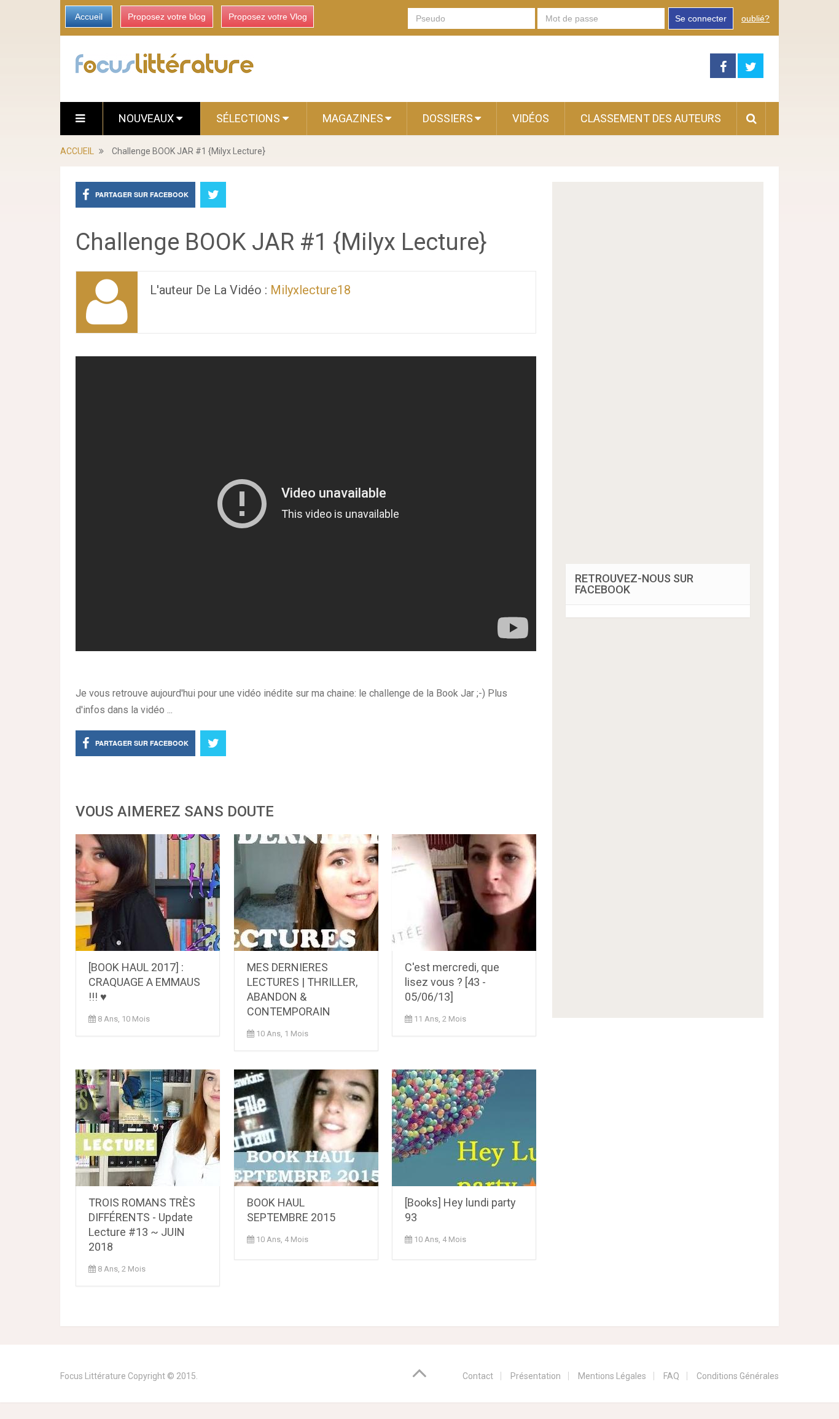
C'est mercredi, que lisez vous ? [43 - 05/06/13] (452, 982)
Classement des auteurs (650, 118)
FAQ (671, 1376)
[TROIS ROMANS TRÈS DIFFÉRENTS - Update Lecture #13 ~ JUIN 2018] (148, 1127)
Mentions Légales (612, 1376)
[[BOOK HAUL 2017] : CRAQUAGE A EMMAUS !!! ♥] (148, 892)
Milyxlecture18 (310, 290)
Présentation (535, 1376)
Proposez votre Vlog (267, 17)
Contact (477, 1376)
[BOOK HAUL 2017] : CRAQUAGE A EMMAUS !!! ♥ (144, 982)
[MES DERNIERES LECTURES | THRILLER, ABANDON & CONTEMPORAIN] (306, 892)
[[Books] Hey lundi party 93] (464, 1127)
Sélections (249, 118)
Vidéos (530, 118)
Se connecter (701, 18)
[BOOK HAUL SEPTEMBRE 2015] (306, 1127)
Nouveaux (147, 118)
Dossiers (448, 118)
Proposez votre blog (167, 17)
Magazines (352, 118)
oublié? (755, 18)
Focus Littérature (93, 1376)
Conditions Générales (738, 1376)
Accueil (89, 17)
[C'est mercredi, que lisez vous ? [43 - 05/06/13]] (464, 892)
